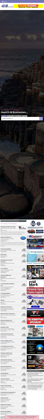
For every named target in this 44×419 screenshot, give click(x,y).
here (25, 417)
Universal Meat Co (6, 237)
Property (10, 116)
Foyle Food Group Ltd (7, 334)
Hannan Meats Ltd (6, 366)
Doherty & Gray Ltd (6, 307)
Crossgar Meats (5, 293)
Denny (2, 300)
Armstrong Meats (6, 249)
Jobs (24, 116)
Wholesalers (5, 223)
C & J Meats (4, 268)
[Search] (41, 118)
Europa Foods (5, 327)
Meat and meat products (12, 223)
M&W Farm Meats (6, 405)
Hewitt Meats (4, 373)
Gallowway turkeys (6, 360)
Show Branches (4, 337)
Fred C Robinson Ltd (6, 341)
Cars (17, 116)
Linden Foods (4, 398)
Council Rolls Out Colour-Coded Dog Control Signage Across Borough (35, 380)
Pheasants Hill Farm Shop (8, 227)
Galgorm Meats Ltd (6, 353)
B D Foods (3, 254)
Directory (4, 116)
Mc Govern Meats (6, 411)
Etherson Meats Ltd (6, 320)
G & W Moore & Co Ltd (7, 346)
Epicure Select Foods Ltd (8, 313)
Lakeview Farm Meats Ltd (8, 392)
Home (2, 223)
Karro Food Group (6, 385)
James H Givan (5, 379)
